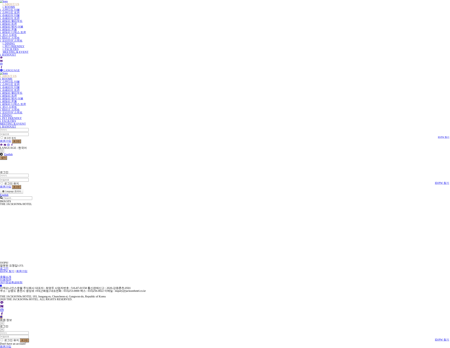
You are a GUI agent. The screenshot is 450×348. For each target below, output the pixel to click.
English (8, 154)
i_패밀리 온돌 (8, 29)
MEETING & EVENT (15, 51)
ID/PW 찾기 (443, 137)
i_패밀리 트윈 (8, 23)
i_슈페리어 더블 (10, 15)
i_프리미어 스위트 (11, 40)
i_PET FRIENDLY (13, 46)
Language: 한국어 (12, 191)
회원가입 (5, 140)
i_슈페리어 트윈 (10, 18)
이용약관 (5, 279)
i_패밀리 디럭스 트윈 (13, 32)
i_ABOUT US (11, 4)
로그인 (16, 141)
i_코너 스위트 (8, 35)
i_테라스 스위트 (10, 37)
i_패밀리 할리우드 (11, 20)
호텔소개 (5, 276)
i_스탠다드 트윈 (10, 12)
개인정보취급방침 (11, 282)
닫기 (3, 158)
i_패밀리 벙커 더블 (11, 26)
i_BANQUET (8, 54)
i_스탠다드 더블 (10, 9)
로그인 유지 (10, 138)
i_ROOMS (9, 6)
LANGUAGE (11, 70)
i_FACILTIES (11, 49)
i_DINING (9, 43)
